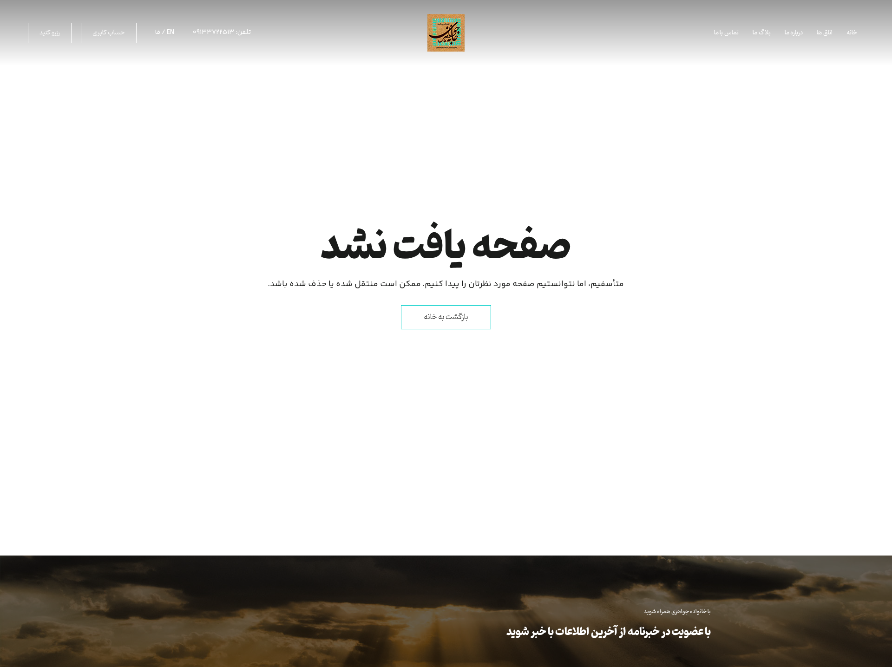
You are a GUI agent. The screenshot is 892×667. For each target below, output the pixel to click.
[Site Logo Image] (446, 33)
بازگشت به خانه (446, 317)
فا (157, 32)
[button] (109, 33)
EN (170, 32)
